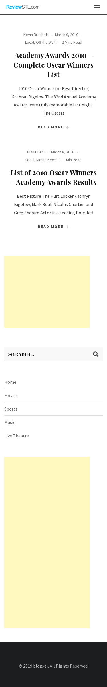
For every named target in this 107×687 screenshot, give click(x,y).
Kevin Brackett (36, 34)
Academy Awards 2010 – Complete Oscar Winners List (53, 64)
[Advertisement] (47, 292)
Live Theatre (16, 436)
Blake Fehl (36, 152)
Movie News (46, 159)
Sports (10, 409)
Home (10, 382)
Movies (11, 395)
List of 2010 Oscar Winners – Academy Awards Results (53, 177)
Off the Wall (45, 42)
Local (29, 42)
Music (9, 422)
